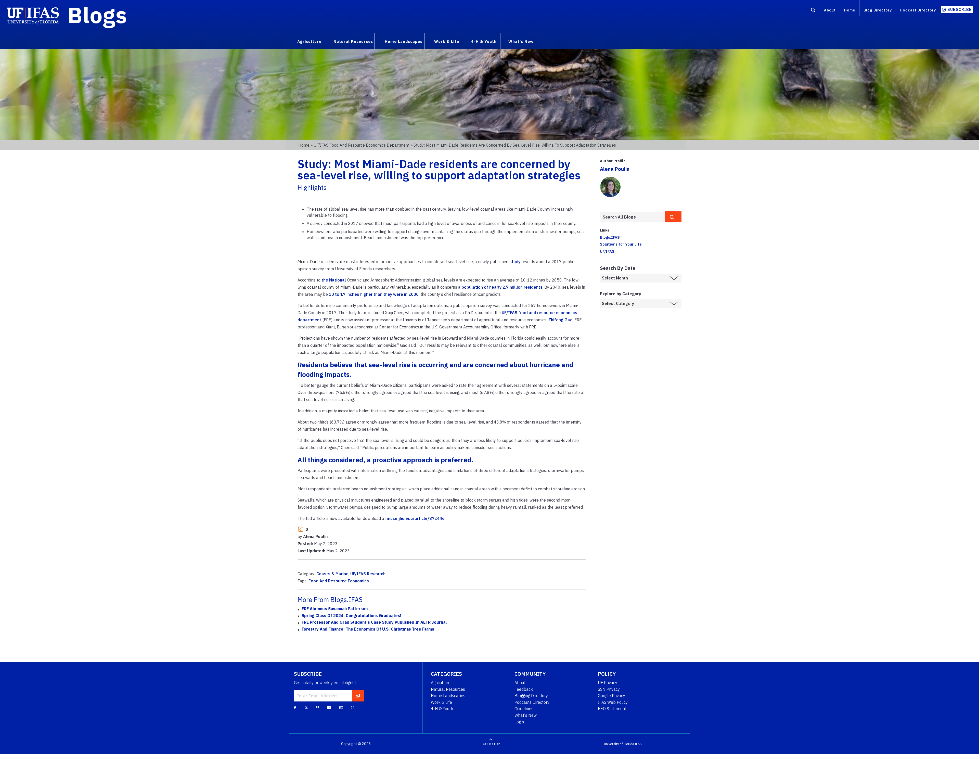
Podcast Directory (918, 10)
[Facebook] (295, 708)
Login (519, 721)
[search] (673, 216)
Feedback (523, 689)
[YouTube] (329, 708)
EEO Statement (612, 708)
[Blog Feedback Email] (341, 708)
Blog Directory (878, 10)
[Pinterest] (317, 708)
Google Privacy (611, 695)
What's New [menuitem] (521, 41)
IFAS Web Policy (613, 702)
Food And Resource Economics (338, 580)
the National (333, 280)
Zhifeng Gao (560, 319)
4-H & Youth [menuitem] (484, 41)
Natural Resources (448, 689)
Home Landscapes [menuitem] (403, 41)
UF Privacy (607, 682)
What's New (525, 715)
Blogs (97, 14)
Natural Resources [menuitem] (353, 41)
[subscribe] (358, 695)
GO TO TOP (491, 744)
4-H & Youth (442, 708)
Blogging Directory (531, 695)
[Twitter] (306, 708)
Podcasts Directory (531, 702)
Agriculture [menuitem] (309, 41)
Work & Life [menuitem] (446, 41)
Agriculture (440, 682)
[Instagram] (352, 708)
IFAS (638, 744)
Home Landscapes (448, 695)
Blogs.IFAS (610, 237)
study (514, 261)
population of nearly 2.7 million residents (502, 287)
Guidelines (523, 708)
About (830, 10)
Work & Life (441, 702)
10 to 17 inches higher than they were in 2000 (374, 294)
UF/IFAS (607, 251)
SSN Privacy (609, 689)
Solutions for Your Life (621, 244)
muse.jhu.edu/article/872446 (416, 518)
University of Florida (619, 744)
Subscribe (959, 9)
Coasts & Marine (332, 573)
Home (849, 10)
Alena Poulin (614, 169)
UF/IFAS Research (367, 573)
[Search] (813, 11)
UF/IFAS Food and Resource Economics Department (361, 145)
